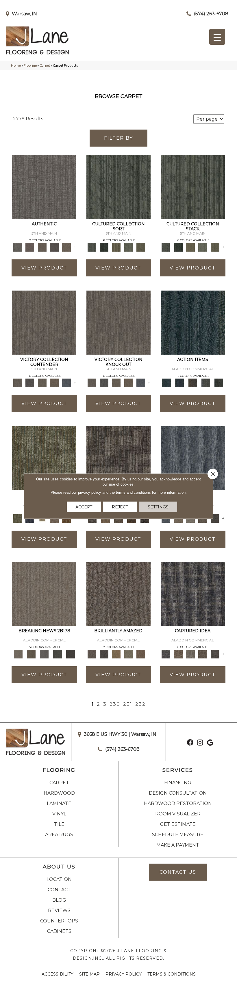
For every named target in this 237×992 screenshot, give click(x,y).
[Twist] (141, 246)
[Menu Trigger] (217, 37)
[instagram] (200, 743)
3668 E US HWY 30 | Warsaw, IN (120, 734)
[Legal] (54, 246)
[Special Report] (31, 653)
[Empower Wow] (128, 653)
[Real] (66, 246)
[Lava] (190, 653)
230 (115, 704)
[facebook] (190, 743)
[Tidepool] (193, 322)
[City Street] (219, 382)
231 (127, 704)
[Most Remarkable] (104, 653)
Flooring (30, 65)
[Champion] (30, 382)
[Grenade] (178, 653)
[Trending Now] (44, 593)
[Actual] (44, 186)
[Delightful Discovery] (44, 457)
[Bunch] (104, 246)
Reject (120, 507)
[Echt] (30, 246)
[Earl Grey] (205, 382)
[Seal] (215, 518)
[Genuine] (42, 246)
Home (16, 65)
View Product (44, 268)
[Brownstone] (192, 382)
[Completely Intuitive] (116, 653)
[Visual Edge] (118, 457)
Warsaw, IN (24, 13)
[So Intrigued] (118, 593)
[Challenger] (44, 322)
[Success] (66, 382)
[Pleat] (128, 246)
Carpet (45, 65)
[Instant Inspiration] (141, 653)
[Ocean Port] (179, 382)
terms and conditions (133, 492)
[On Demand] (57, 653)
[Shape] (193, 457)
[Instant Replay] (44, 653)
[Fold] (116, 246)
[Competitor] (42, 382)
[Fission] (202, 653)
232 (140, 704)
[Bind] (118, 186)
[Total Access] (70, 653)
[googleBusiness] (210, 743)
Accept (83, 507)
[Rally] (54, 382)
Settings (158, 507)
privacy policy (89, 492)
